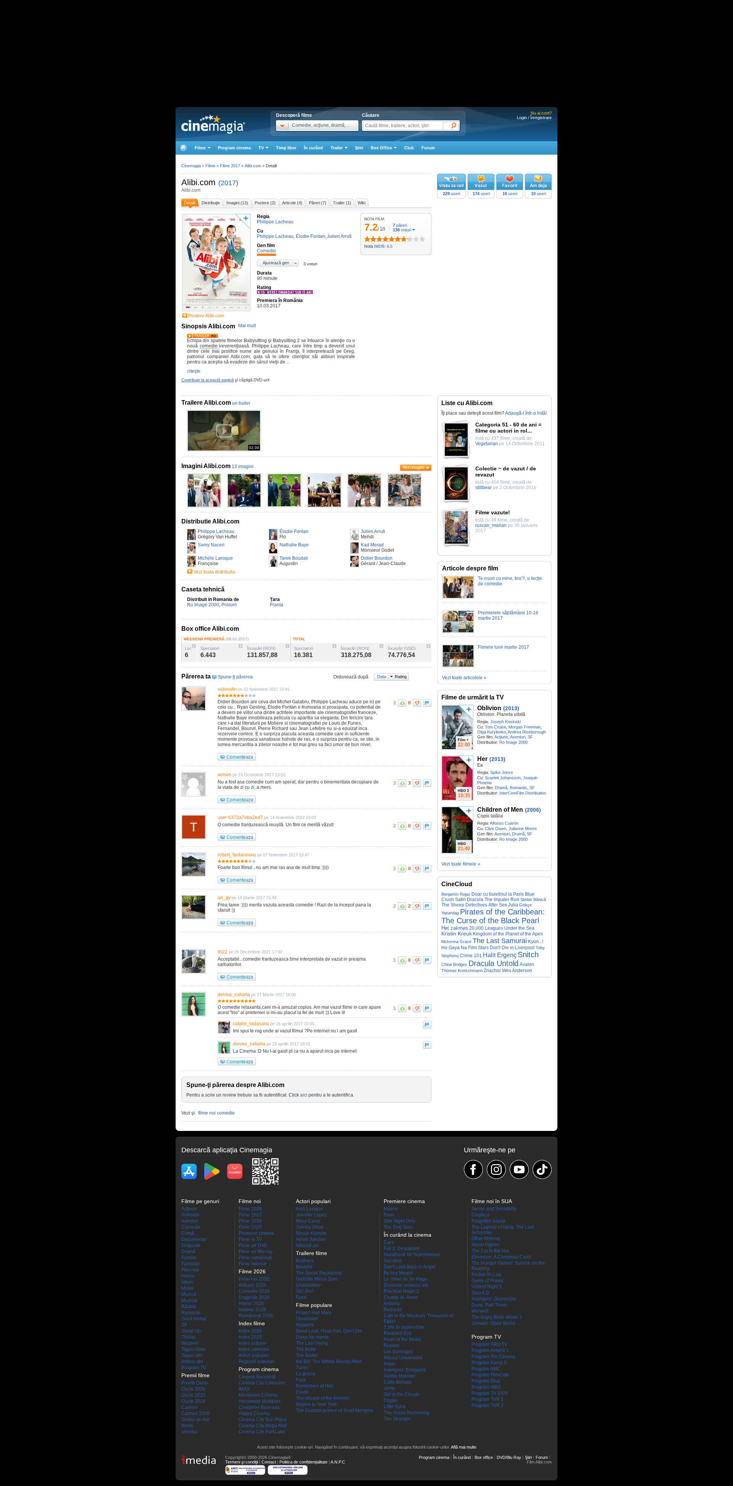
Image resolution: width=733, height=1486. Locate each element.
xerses (224, 774)
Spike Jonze (501, 772)
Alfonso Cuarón (504, 823)
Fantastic (190, 1263)
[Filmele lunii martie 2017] (458, 666)
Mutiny (390, 1208)
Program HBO (486, 1387)
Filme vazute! (492, 512)
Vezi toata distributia (214, 572)
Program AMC (486, 1368)
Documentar (194, 1239)
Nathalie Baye (294, 545)
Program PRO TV (489, 1344)
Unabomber (308, 1285)
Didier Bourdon (376, 558)
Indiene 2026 (252, 1309)
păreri (400, 225)
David (302, 1392)
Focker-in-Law (486, 1274)
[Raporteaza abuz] (427, 703)
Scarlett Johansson (503, 777)
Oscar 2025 (193, 1395)
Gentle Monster (399, 1376)
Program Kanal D (489, 1362)
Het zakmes (454, 928)
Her (482, 759)
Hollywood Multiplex (260, 1401)
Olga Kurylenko (491, 732)
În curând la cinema (407, 1235)
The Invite (306, 1349)
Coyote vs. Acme (401, 1297)
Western (190, 1343)
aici (303, 1095)
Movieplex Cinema (258, 1395)
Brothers (304, 1260)
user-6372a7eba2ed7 (240, 817)
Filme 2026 (250, 1221)
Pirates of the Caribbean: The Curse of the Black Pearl (493, 916)
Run (514, 899)
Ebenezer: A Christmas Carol (501, 1257)
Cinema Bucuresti (257, 1376)
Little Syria (394, 1406)
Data (381, 676)
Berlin (187, 1425)
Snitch (528, 954)
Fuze (301, 1380)
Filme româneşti (255, 1257)
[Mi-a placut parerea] (402, 703)
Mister (187, 1288)
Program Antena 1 (490, 1350)
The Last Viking (312, 1343)
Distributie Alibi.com (210, 521)
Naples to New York (316, 1404)
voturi (402, 230)
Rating (401, 676)
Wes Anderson (517, 970)
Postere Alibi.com (206, 315)
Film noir (190, 1270)
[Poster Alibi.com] (216, 311)
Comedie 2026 (254, 1291)
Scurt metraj (193, 1318)
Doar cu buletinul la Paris (497, 894)
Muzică (188, 1294)
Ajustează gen (276, 262)
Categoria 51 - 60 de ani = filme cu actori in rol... (508, 428)
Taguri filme (193, 1349)
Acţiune (501, 737)
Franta (276, 604)
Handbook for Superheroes (412, 1254)
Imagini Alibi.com (206, 466)
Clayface (480, 1215)
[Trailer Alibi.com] (202, 336)
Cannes (189, 1407)
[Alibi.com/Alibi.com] (204, 506)
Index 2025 (250, 1337)
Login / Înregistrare (534, 117)
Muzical (189, 1300)
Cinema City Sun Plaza (263, 1419)
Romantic (518, 787)
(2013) (511, 708)
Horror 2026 (251, 1303)
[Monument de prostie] (367, 239)
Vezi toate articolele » (464, 677)
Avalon (527, 964)
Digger (391, 1400)
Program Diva (485, 1381)
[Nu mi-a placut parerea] (417, 703)
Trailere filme (311, 1253)
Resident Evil (397, 1333)
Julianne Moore (523, 828)
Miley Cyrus (308, 1221)
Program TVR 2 (487, 1405)
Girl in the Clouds (402, 1394)
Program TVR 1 (487, 1399)
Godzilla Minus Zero (316, 1279)
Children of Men (500, 809)
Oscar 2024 (193, 1401)
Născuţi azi (307, 1245)
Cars (389, 1242)
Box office (484, 1457)
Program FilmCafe (490, 1375)
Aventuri (517, 737)
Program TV (193, 1367)
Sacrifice (393, 1260)
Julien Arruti (373, 531)
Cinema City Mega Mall (263, 1425)
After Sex (497, 905)
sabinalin (227, 689)
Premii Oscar (194, 1383)
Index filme (252, 1323)
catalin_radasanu (251, 1023)
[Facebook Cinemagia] (473, 1169)
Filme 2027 (250, 1215)
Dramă (501, 787)
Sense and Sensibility (494, 1208)
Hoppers (305, 1325)
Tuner (302, 1367)
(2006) (533, 810)
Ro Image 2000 (203, 604)
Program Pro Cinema (493, 1356)
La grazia (305, 1373)
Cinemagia (191, 165)
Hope (389, 1363)
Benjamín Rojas (455, 894)
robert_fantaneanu (237, 855)
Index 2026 (250, 1331)
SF (530, 737)
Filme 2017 (230, 165)
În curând (313, 147)
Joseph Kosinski (505, 721)
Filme (210, 165)
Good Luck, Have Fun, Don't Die (329, 1331)
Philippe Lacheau (216, 531)
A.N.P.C (338, 1462)
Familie (189, 1257)
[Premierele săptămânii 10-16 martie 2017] (458, 631)
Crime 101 (471, 955)
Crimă (187, 1233)
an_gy (224, 897)
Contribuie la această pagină (207, 380)
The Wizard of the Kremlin (322, 1398)
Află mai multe (463, 1447)
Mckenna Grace (456, 941)
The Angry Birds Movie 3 (496, 1317)
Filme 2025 (250, 1227)
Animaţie (190, 1215)
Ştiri (359, 147)
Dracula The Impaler (488, 899)
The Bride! (306, 1355)
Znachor (492, 970)
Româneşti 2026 (256, 1315)
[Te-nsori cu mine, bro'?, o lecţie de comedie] (458, 597)
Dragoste (190, 1245)
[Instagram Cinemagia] (496, 1169)
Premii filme (195, 1375)
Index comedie (254, 1349)
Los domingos (398, 1351)
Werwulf (479, 1311)
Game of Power (487, 1280)
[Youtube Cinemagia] (519, 1169)
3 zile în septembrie (404, 1327)
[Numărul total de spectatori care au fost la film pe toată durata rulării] (334, 646)
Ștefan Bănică (533, 899)
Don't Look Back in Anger (410, 1267)
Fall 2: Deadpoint (401, 1248)
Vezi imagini (413, 467)
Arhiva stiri (192, 1361)
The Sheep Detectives (464, 905)
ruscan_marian (491, 525)
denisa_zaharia (234, 994)
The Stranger (397, 1418)
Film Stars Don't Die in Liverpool (501, 947)
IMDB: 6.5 (383, 246)
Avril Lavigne (309, 1208)
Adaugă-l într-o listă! (526, 413)
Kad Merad (372, 545)
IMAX (244, 1389)
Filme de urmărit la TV (472, 697)
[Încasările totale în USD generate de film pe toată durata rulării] (428, 646)
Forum (428, 147)
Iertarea (392, 1303)
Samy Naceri (211, 545)
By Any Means (398, 1273)
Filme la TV (250, 1239)
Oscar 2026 (193, 1389)
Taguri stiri (192, 1355)
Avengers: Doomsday (493, 1299)
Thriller (188, 1337)
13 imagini (242, 466)
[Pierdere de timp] (370, 239)
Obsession (307, 1318)
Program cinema (234, 147)
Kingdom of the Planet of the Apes (508, 934)
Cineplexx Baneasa (259, 1407)
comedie (209, 346)
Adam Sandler (311, 1239)
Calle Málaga (398, 1382)
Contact (269, 1462)
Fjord (301, 1297)
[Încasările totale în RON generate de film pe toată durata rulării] (381, 646)
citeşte (193, 371)
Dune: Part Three (489, 1305)
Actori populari (254, 1355)
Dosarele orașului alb (406, 1285)
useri (451, 193)
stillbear (483, 487)
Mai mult (247, 325)
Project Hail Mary (313, 1312)
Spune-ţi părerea (235, 677)
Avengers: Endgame (405, 1370)
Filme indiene (253, 1263)
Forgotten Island (488, 1221)
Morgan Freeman (525, 727)
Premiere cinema (256, 1233)
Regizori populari (256, 1361)
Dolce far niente (312, 1337)
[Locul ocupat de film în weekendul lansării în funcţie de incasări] (194, 646)
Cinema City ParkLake (262, 1431)
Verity (389, 1388)
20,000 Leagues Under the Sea (501, 928)
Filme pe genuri (200, 1201)
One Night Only (399, 1221)
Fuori (389, 1215)
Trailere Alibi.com (206, 402)
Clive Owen (495, 828)
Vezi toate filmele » (460, 864)
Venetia (189, 1431)
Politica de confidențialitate (303, 1462)
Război (188, 1306)
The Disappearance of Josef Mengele (335, 1410)
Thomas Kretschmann (462, 970)
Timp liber (286, 147)
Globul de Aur (195, 1419)
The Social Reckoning (319, 1273)
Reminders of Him (314, 1386)
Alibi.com (198, 182)
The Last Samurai (500, 941)
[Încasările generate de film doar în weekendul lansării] (287, 646)
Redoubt (393, 1309)
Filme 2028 (250, 1208)
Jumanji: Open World (493, 1323)
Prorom (229, 604)
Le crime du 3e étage (406, 1279)
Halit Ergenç (500, 954)
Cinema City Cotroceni (262, 1383)
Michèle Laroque (215, 558)
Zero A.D (480, 1292)
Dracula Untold (493, 963)
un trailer (241, 403)
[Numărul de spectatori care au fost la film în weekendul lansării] (240, 646)
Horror (188, 1276)
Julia (513, 905)
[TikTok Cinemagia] (542, 1169)
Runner (391, 1345)
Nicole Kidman (311, 1233)
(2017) (228, 183)
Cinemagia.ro (213, 124)
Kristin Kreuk (456, 934)
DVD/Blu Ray (509, 1457)
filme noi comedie (216, 1113)
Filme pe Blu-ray (256, 1251)
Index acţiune (252, 1343)
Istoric (187, 1282)
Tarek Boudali (293, 558)
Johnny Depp (310, 1227)
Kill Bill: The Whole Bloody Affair (329, 1361)
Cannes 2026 (195, 1413)
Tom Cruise (495, 727)
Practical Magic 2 (401, 1291)
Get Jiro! (304, 1291)
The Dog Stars (398, 1227)
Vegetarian (486, 443)
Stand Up (191, 1331)
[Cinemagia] (183, 148)
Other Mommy (486, 1238)
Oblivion (489, 708)
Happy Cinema (254, 1413)
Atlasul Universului (403, 1357)
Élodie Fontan (293, 531)
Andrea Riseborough (527, 732)
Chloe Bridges (454, 964)
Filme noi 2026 (254, 1279)
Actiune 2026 (252, 1285)
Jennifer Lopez (311, 1215)
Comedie (190, 1227)
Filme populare (314, 1305)
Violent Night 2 (486, 1286)
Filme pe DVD (253, 1245)
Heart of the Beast (402, 1339)
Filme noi (250, 1201)
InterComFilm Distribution (522, 793)
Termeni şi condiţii (241, 1462)
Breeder (304, 1267)
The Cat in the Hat (490, 1250)
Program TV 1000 (489, 1393)
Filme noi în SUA (491, 1201)
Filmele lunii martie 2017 (503, 647)
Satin (460, 899)
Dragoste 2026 (254, 1297)
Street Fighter (485, 1244)
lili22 (223, 952)
